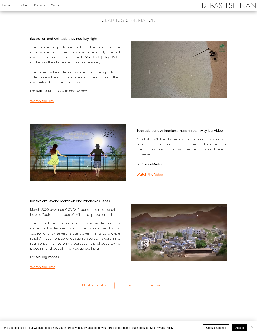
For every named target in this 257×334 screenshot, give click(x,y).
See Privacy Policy (161, 328)
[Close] (252, 327)
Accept (239, 328)
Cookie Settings (216, 328)
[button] (22, 5)
